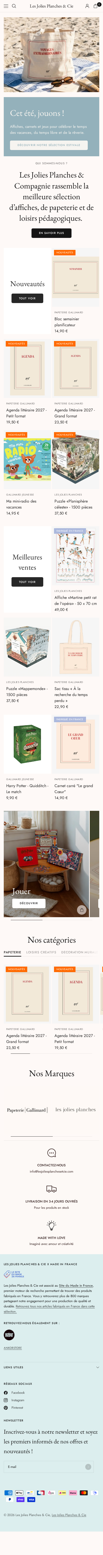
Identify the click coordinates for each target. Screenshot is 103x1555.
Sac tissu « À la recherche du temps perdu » (71, 694)
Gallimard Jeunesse (20, 495)
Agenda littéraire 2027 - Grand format (74, 413)
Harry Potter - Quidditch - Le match (27, 789)
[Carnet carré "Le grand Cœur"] (75, 744)
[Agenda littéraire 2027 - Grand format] (75, 368)
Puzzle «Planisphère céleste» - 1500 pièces (73, 504)
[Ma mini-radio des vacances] (27, 459)
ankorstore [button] (13, 1348)
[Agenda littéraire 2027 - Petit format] (27, 368)
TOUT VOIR (27, 298)
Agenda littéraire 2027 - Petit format (26, 413)
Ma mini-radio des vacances (21, 504)
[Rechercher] (14, 6)
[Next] (47, 368)
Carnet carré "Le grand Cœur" (73, 789)
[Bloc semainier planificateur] (75, 277)
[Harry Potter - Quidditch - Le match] (27, 744)
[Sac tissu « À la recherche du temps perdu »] (75, 647)
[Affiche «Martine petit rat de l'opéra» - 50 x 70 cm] (75, 555)
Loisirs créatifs (41, 953)
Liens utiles (13, 1367)
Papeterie (12, 953)
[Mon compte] (87, 6)
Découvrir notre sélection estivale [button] (49, 145)
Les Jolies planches (68, 495)
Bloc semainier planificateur (66, 322)
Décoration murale (79, 953)
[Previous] (7, 368)
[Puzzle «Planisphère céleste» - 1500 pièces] (75, 459)
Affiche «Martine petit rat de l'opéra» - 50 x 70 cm (75, 600)
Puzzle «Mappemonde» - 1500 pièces (27, 691)
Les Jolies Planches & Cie (51, 6)
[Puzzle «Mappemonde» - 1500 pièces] (27, 647)
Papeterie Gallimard (68, 312)
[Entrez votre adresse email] (88, 1467)
